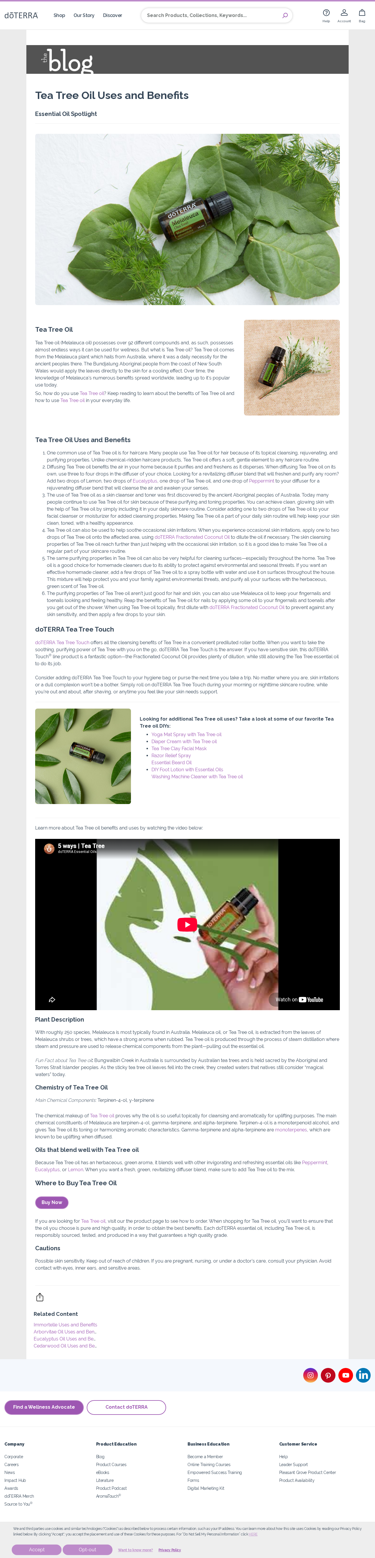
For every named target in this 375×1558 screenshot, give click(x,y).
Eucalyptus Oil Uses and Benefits (69, 1339)
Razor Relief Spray (171, 755)
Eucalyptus (145, 481)
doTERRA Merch (19, 1496)
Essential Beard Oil (171, 762)
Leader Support (293, 1464)
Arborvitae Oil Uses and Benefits (68, 1332)
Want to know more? (135, 1550)
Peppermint (261, 481)
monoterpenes (291, 1130)
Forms (193, 1480)
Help (283, 1456)
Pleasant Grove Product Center (307, 1472)
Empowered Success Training (215, 1472)
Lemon (75, 1169)
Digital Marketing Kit (206, 1488)
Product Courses (111, 1464)
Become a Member (205, 1456)
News (9, 1472)
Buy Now (52, 1202)
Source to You (18, 1503)
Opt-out (87, 1549)
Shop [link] (59, 15)
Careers (11, 1464)
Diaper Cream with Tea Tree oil (184, 741)
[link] (326, 15)
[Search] (285, 15)
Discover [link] (112, 15)
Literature (105, 1480)
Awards (11, 1488)
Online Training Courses (209, 1464)
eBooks (102, 1472)
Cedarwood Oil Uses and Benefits (70, 1346)
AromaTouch (108, 1496)
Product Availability (297, 1480)
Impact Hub (15, 1480)
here (253, 1534)
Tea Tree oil (92, 393)
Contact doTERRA (126, 1407)
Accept (37, 1549)
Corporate (13, 1456)
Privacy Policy (169, 1550)
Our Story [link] (84, 15)
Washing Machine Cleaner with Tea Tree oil (197, 776)
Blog (100, 1456)
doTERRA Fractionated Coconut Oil (192, 537)
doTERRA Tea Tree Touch (62, 642)
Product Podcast (111, 1488)
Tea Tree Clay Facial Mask (179, 748)
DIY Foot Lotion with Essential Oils (187, 769)
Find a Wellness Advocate (44, 1407)
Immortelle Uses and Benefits (65, 1325)
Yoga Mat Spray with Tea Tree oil (186, 734)
